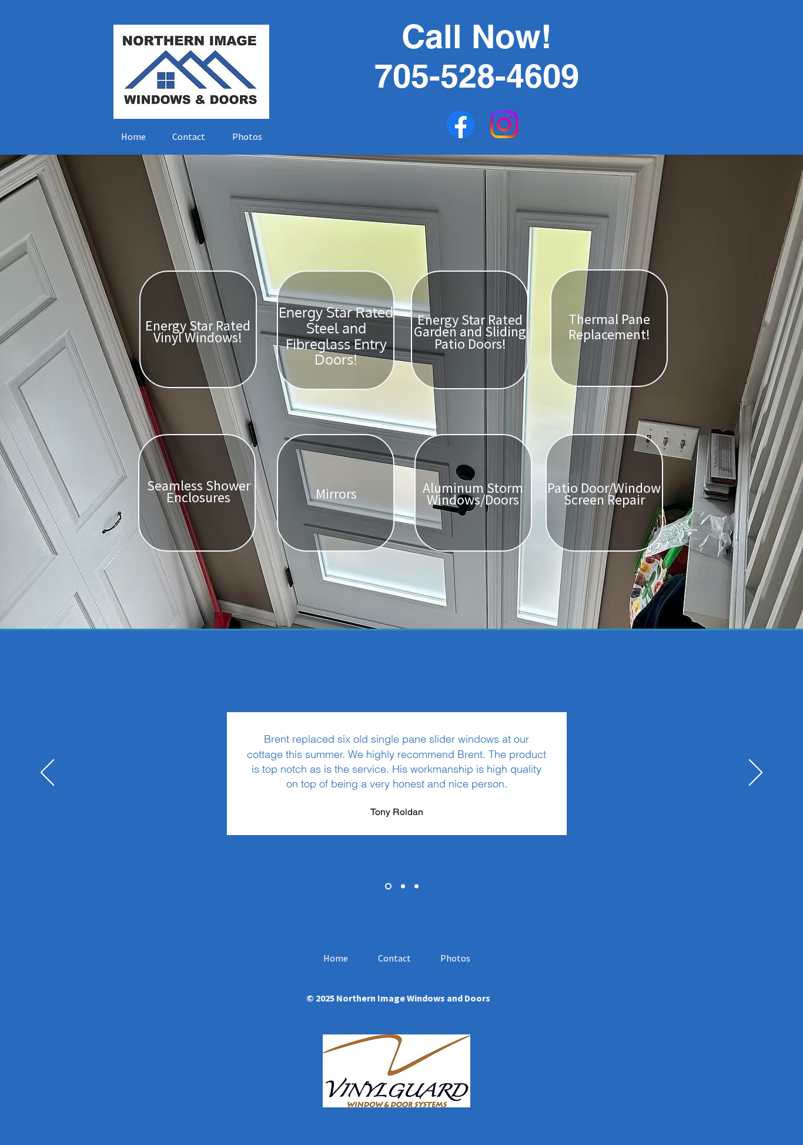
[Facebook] (460, 124)
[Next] (755, 773)
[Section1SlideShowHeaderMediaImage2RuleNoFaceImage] (402, 886)
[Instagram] (504, 124)
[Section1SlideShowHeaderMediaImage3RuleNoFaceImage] (416, 886)
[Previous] (47, 773)
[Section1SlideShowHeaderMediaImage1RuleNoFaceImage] (387, 886)
